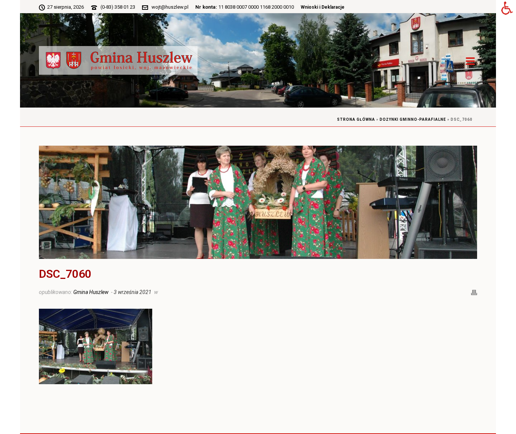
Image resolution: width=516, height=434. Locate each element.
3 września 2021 (132, 292)
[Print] (474, 291)
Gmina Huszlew (90, 292)
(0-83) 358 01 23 (117, 7)
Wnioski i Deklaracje (323, 7)
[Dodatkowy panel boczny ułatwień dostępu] (507, 9)
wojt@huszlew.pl (169, 7)
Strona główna (356, 119)
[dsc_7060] (258, 202)
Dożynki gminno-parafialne (413, 119)
